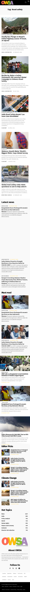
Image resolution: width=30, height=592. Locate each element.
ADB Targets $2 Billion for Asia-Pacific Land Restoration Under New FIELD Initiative (19, 501)
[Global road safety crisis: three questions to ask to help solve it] (15, 173)
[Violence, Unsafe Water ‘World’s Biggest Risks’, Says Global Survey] (15, 140)
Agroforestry (5, 259)
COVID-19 (4, 148)
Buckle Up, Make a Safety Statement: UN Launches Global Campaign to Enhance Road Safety (14, 78)
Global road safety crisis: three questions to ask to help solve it (14, 186)
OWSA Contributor (7, 52)
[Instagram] (16, 568)
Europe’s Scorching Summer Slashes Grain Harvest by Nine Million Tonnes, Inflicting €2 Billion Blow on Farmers (19, 469)
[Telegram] (19, 568)
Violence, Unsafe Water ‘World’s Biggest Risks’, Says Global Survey (15, 152)
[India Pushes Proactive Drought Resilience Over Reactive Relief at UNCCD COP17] (15, 332)
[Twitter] (13, 568)
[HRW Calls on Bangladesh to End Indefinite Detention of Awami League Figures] (15, 363)
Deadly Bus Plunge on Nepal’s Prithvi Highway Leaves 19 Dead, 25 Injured (14, 39)
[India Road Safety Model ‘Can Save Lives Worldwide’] (15, 103)
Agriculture (5, 310)
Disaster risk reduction (8, 182)
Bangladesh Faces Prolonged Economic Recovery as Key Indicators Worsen (15, 209)
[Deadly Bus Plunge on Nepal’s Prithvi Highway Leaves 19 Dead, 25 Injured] (15, 26)
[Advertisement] (15, 236)
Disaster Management (7, 34)
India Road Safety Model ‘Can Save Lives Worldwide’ (13, 115)
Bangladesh (5, 372)
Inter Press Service (7, 195)
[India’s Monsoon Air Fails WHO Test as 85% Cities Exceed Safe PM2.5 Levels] (15, 424)
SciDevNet (4, 128)
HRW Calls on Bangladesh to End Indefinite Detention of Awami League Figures (15, 374)
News (3, 73)
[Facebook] (10, 568)
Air (2, 433)
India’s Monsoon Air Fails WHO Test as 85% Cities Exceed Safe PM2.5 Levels (15, 435)
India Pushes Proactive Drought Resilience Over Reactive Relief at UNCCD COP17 (13, 263)
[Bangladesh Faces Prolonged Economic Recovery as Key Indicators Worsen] (15, 302)
